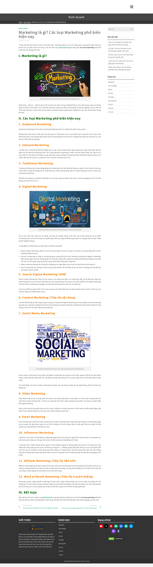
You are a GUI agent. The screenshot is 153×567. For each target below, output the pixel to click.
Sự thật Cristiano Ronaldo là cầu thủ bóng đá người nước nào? (119, 49)
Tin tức (110, 112)
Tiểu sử (110, 108)
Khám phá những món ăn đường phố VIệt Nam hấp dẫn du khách (119, 68)
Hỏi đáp (111, 97)
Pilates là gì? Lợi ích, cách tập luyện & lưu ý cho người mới (120, 56)
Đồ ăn (110, 89)
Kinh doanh (23, 28)
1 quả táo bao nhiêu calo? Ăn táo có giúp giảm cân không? (120, 62)
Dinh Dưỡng (112, 86)
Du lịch (110, 93)
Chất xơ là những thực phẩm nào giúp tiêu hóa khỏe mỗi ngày (119, 43)
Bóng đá (111, 82)
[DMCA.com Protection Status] (116, 538)
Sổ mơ (110, 104)
